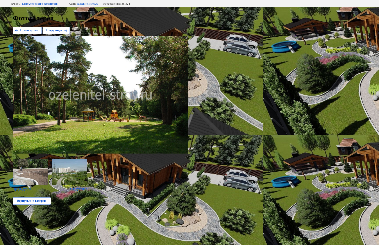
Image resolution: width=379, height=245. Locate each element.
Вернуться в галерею (31, 200)
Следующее (54, 30)
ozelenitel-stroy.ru (87, 3)
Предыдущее (29, 30)
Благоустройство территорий (40, 3)
